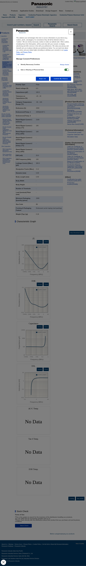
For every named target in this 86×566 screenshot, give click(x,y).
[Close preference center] (71, 31)
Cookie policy (20, 54)
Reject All (42, 78)
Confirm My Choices (61, 78)
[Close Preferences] (3, 562)
